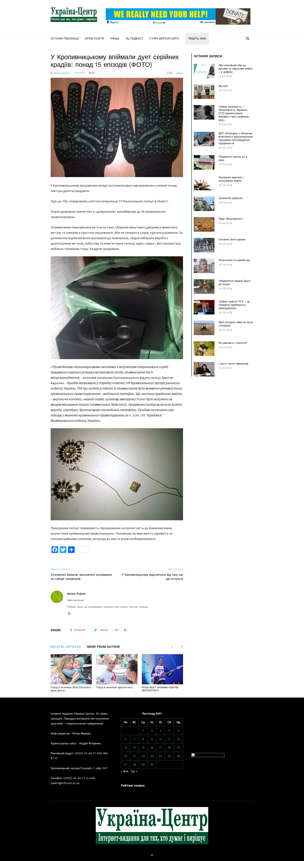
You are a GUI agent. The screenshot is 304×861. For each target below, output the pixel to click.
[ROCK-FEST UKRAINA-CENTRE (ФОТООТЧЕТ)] (162, 669)
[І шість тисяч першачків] (204, 369)
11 (169, 739)
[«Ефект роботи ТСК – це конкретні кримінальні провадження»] (204, 307)
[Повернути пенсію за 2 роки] (204, 162)
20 (125, 756)
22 (143, 756)
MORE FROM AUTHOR (103, 647)
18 (169, 747)
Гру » (134, 771)
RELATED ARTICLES (66, 647)
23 (152, 756)
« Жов (124, 771)
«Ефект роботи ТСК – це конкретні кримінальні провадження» (234, 305)
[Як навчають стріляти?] (204, 348)
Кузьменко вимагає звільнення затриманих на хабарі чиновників (81, 577)
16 (152, 747)
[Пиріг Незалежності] (204, 224)
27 (125, 764)
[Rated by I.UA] (207, 756)
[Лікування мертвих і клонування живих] (204, 183)
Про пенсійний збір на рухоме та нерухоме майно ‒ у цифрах (236, 68)
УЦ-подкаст (134, 38)
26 (178, 756)
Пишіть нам (197, 38)
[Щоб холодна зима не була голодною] (204, 328)
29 (143, 764)
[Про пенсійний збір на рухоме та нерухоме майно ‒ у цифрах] (204, 71)
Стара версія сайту (164, 38)
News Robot (61, 73)
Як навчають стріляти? (233, 342)
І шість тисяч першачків (233, 363)
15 (143, 747)
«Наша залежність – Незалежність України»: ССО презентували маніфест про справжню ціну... (234, 113)
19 (178, 747)
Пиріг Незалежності (231, 218)
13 (125, 747)
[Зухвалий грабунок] (204, 204)
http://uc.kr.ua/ (75, 600)
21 (134, 756)
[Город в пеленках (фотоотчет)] (116, 669)
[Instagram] (69, 613)
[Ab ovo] (204, 91)
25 (169, 756)
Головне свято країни (232, 239)
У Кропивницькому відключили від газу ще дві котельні (152, 577)
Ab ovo (223, 86)
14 (134, 747)
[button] (247, 38)
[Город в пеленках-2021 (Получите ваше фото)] (71, 669)
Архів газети (94, 38)
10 (160, 739)
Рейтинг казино (133, 785)
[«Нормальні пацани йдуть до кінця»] (204, 286)
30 (152, 764)
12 (178, 739)
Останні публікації (65, 38)
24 (160, 756)
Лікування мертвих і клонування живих (231, 179)
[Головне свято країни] (204, 245)
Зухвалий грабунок (230, 198)
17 (160, 747)
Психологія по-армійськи (234, 260)
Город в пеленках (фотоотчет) (114, 687)
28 (134, 764)
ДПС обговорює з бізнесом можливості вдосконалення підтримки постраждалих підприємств (236, 138)
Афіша (114, 38)
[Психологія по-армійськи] (204, 266)
